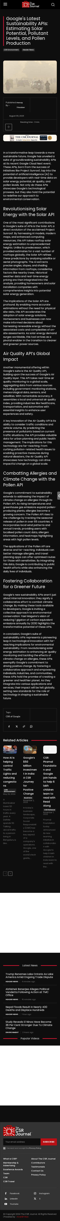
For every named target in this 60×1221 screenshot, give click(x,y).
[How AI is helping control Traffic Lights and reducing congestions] (10, 750)
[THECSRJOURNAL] (31, 4)
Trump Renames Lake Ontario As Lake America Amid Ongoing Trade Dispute (29, 975)
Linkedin (14, 1199)
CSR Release (49, 810)
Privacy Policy (35, 1148)
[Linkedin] (5, 1199)
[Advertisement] (30, 923)
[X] (16, 726)
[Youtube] (5, 1204)
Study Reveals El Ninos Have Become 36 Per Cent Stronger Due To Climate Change (29, 1025)
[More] (8, 127)
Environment (12, 1032)
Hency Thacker (20, 105)
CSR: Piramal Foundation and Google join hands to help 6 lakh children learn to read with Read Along (50, 782)
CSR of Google (13, 716)
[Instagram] (35, 1193)
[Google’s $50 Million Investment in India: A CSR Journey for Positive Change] (30, 750)
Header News (28, 50)
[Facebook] (9, 726)
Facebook (14, 1193)
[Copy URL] (23, 726)
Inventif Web (22, 1216)
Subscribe (48, 1141)
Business (28, 798)
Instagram (44, 1193)
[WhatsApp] (31, 726)
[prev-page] (5, 874)
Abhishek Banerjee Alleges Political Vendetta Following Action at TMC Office (27, 992)
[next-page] (10, 874)
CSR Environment (11, 50)
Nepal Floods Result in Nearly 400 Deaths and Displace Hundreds (26, 1008)
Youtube (14, 1204)
